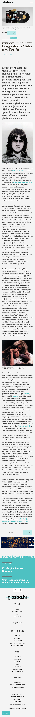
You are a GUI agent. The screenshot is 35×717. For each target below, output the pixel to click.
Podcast (17, 638)
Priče (17, 664)
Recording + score (17, 643)
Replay (17, 636)
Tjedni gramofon (17, 646)
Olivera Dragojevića (24, 426)
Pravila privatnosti (17, 685)
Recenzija (17, 661)
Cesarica (17, 616)
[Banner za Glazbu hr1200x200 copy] (17, 542)
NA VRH (5, 713)
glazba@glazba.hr (17, 704)
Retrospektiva (17, 671)
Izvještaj (17, 659)
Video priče (17, 641)
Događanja (17, 622)
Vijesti (17, 604)
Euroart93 (22, 709)
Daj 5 (18, 614)
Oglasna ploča (17, 611)
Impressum (18, 682)
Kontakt (17, 677)
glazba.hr (8, 54)
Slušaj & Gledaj (17, 631)
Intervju (17, 656)
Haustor (26, 394)
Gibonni (15, 396)
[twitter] (13, 33)
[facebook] (9, 33)
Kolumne (17, 666)
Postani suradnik (17, 687)
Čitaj (17, 652)
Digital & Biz (17, 669)
